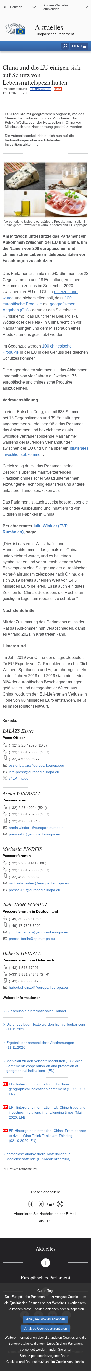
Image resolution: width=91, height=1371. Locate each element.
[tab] (45, 1248)
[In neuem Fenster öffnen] (45, 189)
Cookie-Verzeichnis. (70, 1362)
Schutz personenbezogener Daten (44, 1356)
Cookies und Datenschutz (25, 1362)
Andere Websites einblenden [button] (56, 7)
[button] (79, 46)
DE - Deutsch (12, 7)
